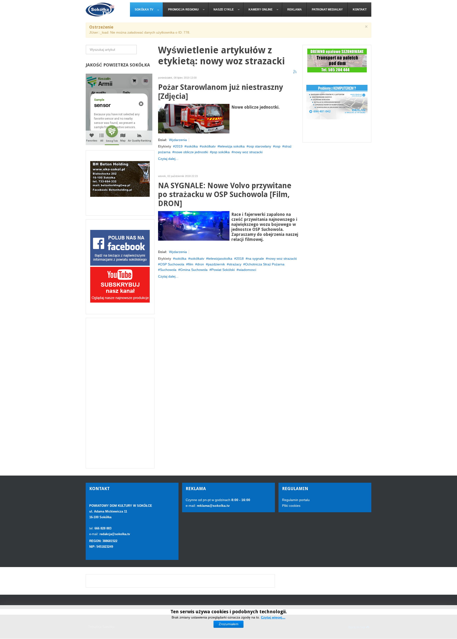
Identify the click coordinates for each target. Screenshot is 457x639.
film (190, 264)
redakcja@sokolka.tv (114, 534)
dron (200, 264)
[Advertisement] (120, 393)
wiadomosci (247, 270)
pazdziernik (216, 264)
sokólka (192, 146)
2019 (179, 146)
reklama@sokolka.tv (213, 505)
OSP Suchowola (172, 264)
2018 (240, 258)
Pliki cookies (291, 505)
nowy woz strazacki (248, 152)
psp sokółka (221, 152)
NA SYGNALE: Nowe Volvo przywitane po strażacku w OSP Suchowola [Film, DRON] (224, 194)
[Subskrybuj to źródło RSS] (295, 72)
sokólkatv (209, 146)
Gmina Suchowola (194, 270)
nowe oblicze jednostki (191, 152)
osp (277, 146)
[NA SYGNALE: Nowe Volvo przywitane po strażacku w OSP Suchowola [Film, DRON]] (193, 226)
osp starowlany (259, 146)
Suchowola (168, 270)
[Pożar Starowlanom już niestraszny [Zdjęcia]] (193, 118)
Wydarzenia (178, 140)
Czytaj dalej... (168, 159)
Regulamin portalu (296, 500)
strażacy (235, 264)
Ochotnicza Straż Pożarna (264, 264)
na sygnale (256, 258)
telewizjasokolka (220, 258)
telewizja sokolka (232, 146)
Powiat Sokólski (223, 270)
